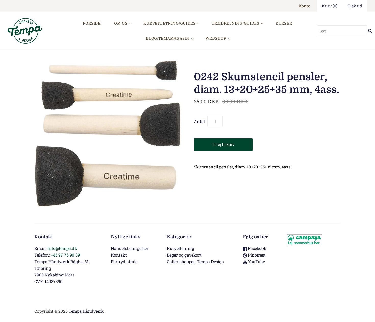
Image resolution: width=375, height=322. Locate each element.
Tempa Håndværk (86, 311)
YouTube (256, 261)
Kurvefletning (180, 248)
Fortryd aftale (124, 261)
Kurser (284, 23)
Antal (199, 121)
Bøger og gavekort (184, 255)
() (330, 5)
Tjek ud (355, 5)
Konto (304, 5)
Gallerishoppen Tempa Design (195, 261)
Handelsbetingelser (129, 248)
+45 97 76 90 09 (65, 255)
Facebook (256, 248)
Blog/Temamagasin (168, 38)
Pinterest (256, 255)
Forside (92, 23)
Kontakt (119, 255)
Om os (121, 23)
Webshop (216, 38)
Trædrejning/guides (235, 23)
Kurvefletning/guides (169, 23)
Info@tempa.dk (62, 248)
